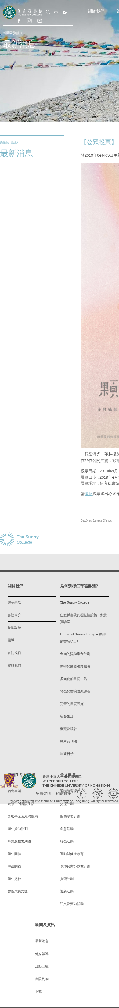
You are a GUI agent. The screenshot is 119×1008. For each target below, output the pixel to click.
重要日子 (67, 754)
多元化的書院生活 (73, 679)
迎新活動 (67, 891)
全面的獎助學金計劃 (75, 654)
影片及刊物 (68, 741)
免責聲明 (43, 794)
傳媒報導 (42, 954)
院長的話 (14, 603)
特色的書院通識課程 (75, 691)
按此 (88, 494)
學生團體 (14, 854)
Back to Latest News (96, 521)
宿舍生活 (67, 716)
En (65, 13)
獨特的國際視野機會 (75, 666)
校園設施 (14, 628)
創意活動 (67, 829)
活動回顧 (42, 966)
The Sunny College (74, 603)
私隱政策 (63, 794)
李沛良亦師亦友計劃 (75, 866)
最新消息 (42, 941)
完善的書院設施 (72, 704)
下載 (38, 991)
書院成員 (14, 653)
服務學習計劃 (70, 816)
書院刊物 (42, 979)
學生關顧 (14, 866)
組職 (11, 640)
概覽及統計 (68, 729)
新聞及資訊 (12, 33)
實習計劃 (67, 879)
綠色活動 (67, 841)
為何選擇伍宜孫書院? (79, 586)
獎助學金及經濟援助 (23, 816)
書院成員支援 (18, 891)
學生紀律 (14, 879)
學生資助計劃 (18, 829)
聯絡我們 (14, 665)
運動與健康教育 (72, 854)
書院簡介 (14, 615)
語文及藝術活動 (72, 904)
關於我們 (96, 12)
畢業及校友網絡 (19, 841)
